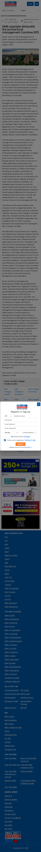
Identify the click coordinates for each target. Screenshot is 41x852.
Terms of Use (30, 440)
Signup (20, 444)
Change (26, 436)
